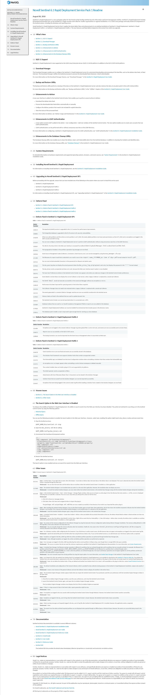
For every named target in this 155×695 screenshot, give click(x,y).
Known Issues (14, 46)
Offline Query (39, 415)
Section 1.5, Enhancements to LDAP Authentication (51, 51)
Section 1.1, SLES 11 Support (44, 38)
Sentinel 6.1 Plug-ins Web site (125, 557)
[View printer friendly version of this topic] (143, 9)
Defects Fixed (14, 43)
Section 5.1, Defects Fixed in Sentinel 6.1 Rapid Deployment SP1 (54, 205)
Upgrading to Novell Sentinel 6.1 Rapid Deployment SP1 (16, 38)
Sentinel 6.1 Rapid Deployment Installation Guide (127, 131)
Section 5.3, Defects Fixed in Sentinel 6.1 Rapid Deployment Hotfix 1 (56, 211)
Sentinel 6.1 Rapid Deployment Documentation (17, 13)
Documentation (15, 49)
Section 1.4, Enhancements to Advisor (47, 48)
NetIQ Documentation (14, 10)
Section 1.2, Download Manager (45, 41)
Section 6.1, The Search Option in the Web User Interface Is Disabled (56, 394)
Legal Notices (14, 52)
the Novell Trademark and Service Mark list (61, 688)
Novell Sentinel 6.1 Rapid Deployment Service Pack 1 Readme (18, 20)
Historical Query (40, 411)
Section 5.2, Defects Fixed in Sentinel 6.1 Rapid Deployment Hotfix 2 (56, 208)
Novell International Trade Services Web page (57, 678)
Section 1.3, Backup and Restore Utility (47, 45)
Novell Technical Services (135, 561)
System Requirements (17, 28)
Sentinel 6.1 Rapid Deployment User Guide (99, 77)
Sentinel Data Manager (107, 554)
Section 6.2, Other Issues (43, 398)
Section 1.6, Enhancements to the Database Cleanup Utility (53, 54)
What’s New (14, 25)
